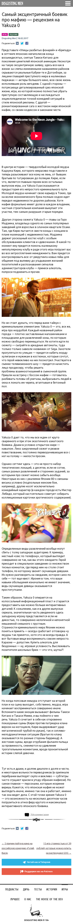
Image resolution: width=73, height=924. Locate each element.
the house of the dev (49, 899)
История (51, 889)
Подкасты (11, 889)
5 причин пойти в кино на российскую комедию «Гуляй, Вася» (18, 848)
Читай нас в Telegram (38, 862)
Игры (65, 889)
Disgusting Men (9, 38)
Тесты (38, 889)
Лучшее (15, 899)
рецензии (13, 34)
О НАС (27, 899)
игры (5, 34)
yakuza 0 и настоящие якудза (37, 760)
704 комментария (39, 814)
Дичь (26, 889)
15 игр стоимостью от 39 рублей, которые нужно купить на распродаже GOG (53, 848)
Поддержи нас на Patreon (38, 871)
